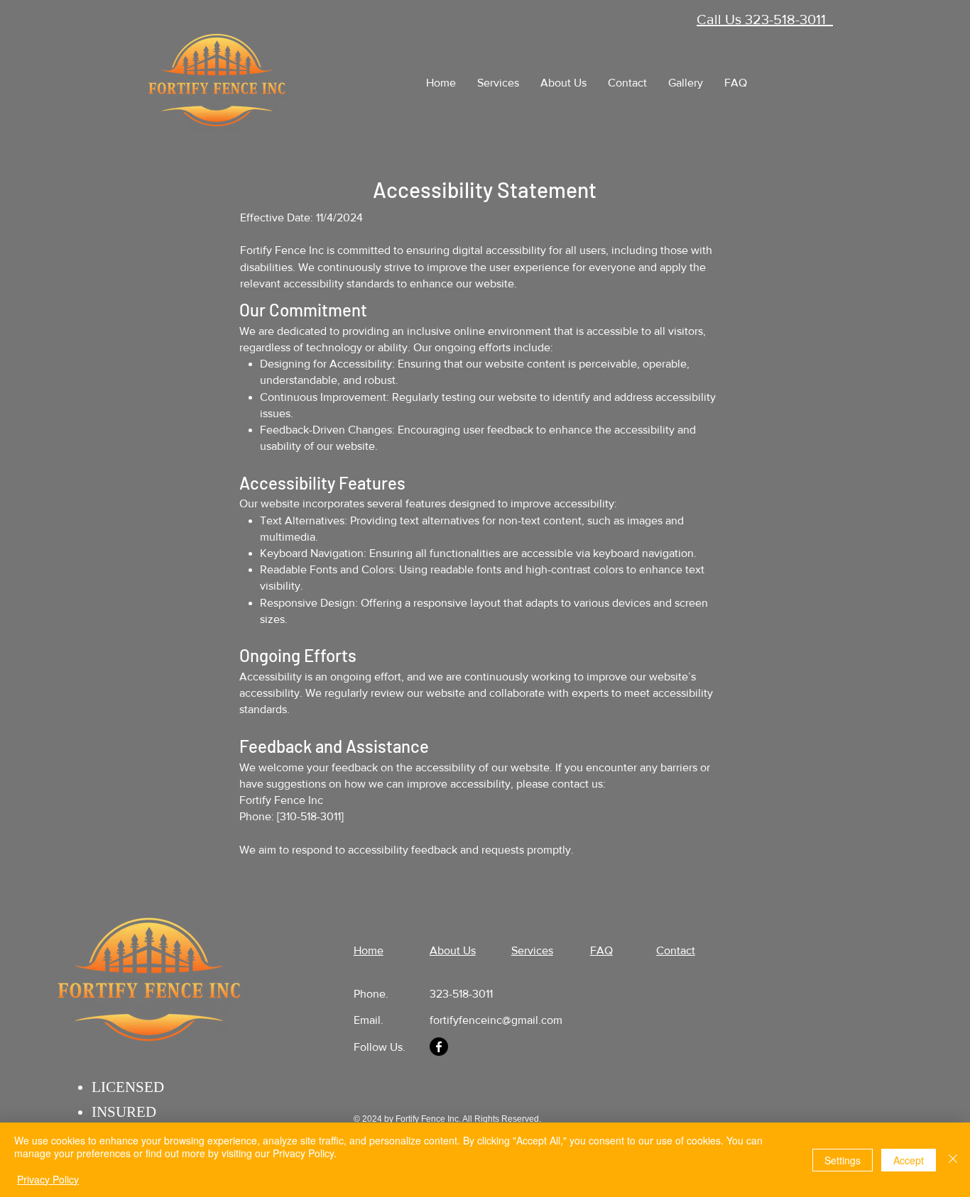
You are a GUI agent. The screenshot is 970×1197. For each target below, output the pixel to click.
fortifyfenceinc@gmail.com (496, 1020)
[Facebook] (439, 1046)
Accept (908, 1160)
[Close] (952, 1160)
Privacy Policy (48, 1179)
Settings (842, 1160)
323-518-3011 (461, 994)
